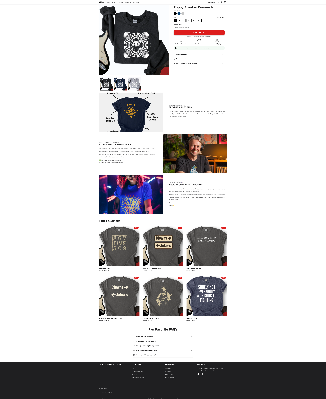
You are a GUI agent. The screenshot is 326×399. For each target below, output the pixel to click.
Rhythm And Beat (107, 398)
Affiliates (134, 374)
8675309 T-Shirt (104, 269)
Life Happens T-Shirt (194, 269)
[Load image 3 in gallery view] (134, 83)
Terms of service (141, 398)
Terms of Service (169, 377)
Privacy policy (133, 398)
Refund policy (125, 398)
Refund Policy (168, 371)
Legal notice (179, 398)
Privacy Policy (168, 368)
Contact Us (135, 368)
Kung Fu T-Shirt (192, 319)
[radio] (175, 13)
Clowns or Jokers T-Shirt (152, 269)
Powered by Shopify (116, 398)
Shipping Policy (169, 374)
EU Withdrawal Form (138, 371)
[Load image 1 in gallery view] (106, 83)
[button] (114, 2)
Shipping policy (150, 398)
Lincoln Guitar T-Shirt (151, 319)
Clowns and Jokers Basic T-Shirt (111, 319)
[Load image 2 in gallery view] (120, 83)
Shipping (176, 27)
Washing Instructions (138, 377)
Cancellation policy (160, 398)
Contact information (170, 398)
